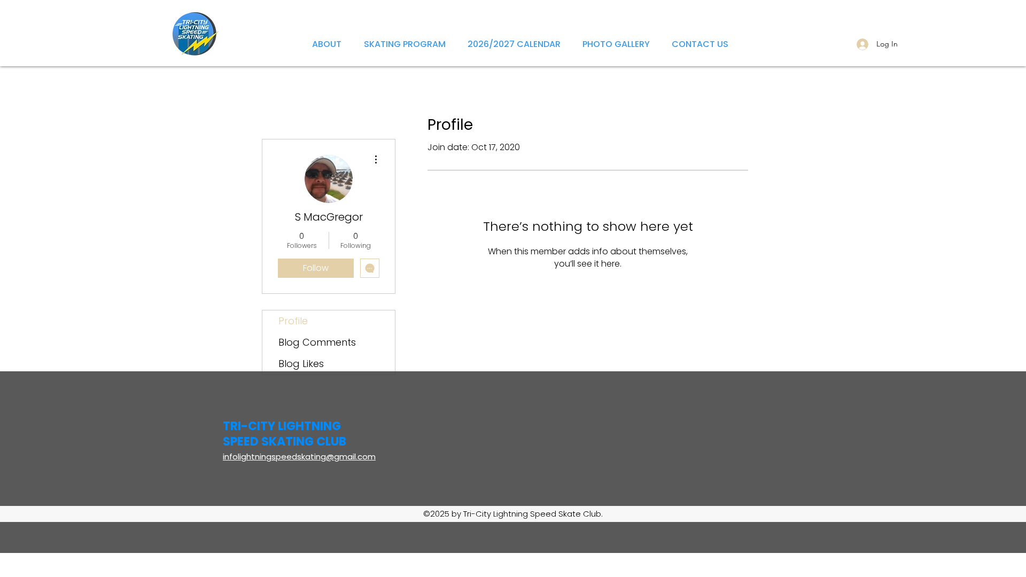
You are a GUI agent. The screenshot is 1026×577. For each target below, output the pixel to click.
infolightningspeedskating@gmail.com (299, 456)
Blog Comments (317, 342)
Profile (293, 321)
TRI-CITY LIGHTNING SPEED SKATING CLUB (284, 434)
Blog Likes (301, 363)
